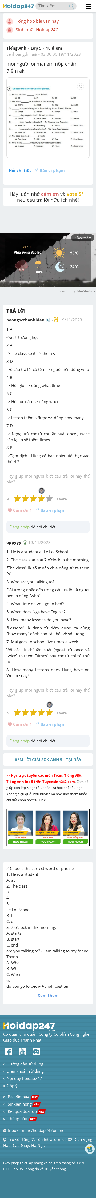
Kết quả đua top (26, 1111)
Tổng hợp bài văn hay (37, 21)
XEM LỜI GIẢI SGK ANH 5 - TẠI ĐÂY (48, 759)
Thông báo (22, 1118)
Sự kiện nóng (23, 1104)
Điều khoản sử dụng (25, 1071)
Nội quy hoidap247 (24, 1078)
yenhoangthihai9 (21, 54)
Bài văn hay (22, 1096)
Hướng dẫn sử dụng (25, 1063)
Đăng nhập (20, 526)
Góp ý (12, 1085)
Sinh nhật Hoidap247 (37, 30)
